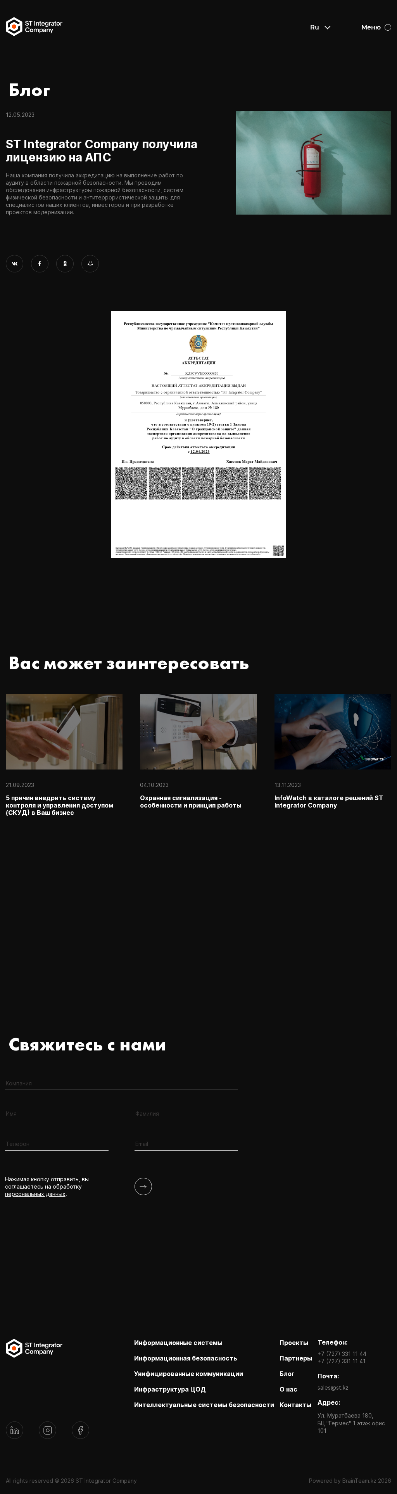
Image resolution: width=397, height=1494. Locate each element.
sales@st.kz (333, 1387)
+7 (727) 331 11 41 (342, 1361)
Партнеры (296, 1358)
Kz (314, 38)
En (314, 50)
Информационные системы (178, 1343)
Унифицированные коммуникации (188, 1374)
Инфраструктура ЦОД (170, 1389)
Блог (287, 1374)
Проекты (294, 1343)
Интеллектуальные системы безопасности (204, 1405)
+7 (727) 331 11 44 (342, 1353)
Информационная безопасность (185, 1358)
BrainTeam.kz (359, 1480)
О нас (288, 1389)
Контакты (295, 1405)
